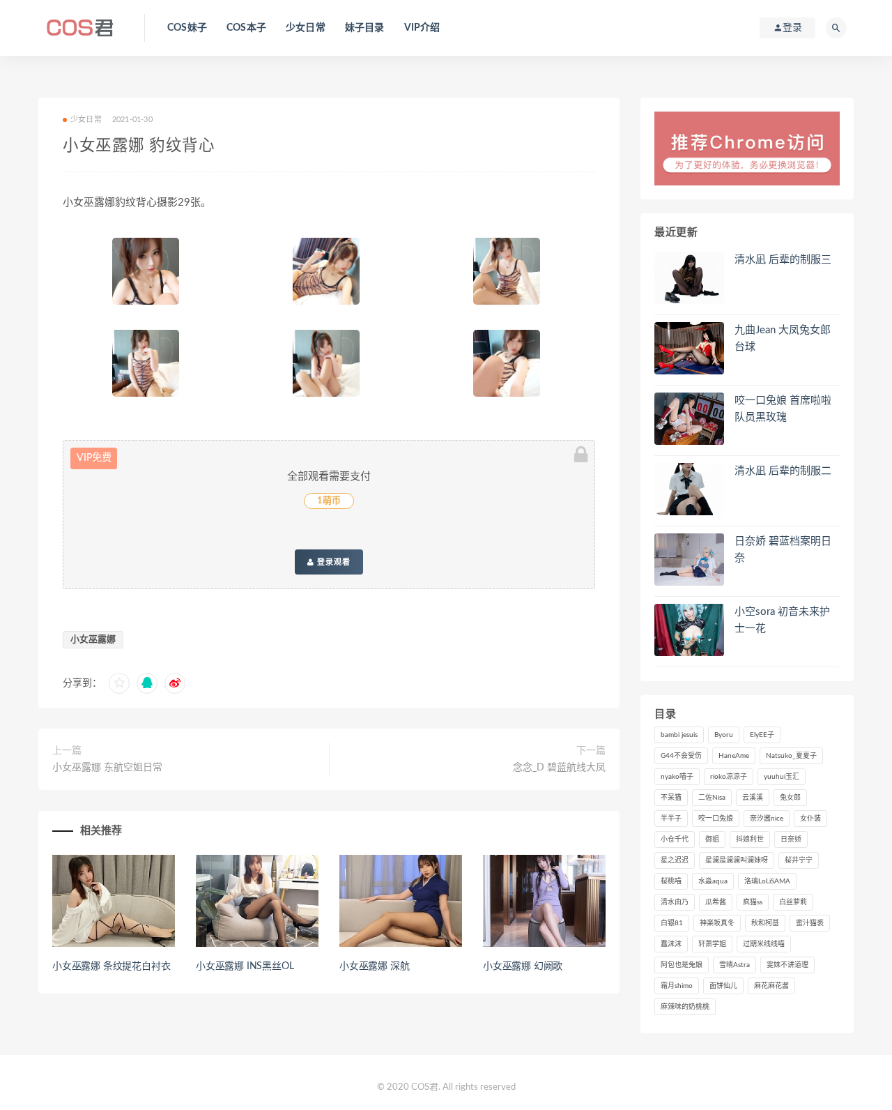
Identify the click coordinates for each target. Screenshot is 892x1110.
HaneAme (733, 755)
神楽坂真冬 (717, 923)
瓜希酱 (715, 902)
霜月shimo (677, 985)
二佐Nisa (711, 797)
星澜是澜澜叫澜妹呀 (736, 860)
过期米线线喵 (764, 944)
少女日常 (305, 28)
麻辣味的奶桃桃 (685, 1006)
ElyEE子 (762, 734)
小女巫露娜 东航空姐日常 (107, 768)
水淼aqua (713, 881)
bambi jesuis (679, 734)
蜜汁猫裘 (810, 923)
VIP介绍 (422, 28)
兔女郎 (790, 797)
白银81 (672, 923)
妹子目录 (365, 28)
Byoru (723, 734)
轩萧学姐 (712, 944)
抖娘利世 (750, 839)
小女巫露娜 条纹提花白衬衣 (111, 966)
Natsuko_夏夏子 (791, 755)
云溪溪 (752, 797)
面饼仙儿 (723, 985)
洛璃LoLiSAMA (767, 881)
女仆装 (810, 818)
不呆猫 (671, 797)
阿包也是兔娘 (681, 964)
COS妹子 (187, 28)
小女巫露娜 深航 (374, 966)
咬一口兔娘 (715, 818)
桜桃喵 (671, 881)
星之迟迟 (675, 860)
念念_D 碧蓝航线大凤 (559, 768)
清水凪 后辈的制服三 (783, 259)
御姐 (712, 839)
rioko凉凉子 (728, 776)
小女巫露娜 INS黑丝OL (244, 966)
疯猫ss (752, 902)
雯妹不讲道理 (787, 964)
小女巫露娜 (93, 639)
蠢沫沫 (671, 944)
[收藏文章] (119, 683)
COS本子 (246, 28)
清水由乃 (675, 902)
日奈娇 (790, 839)
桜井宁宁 (799, 860)
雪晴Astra (734, 964)
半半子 (671, 818)
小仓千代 (675, 839)
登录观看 (332, 562)
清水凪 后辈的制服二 (783, 471)
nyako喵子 (677, 776)
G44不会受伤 (681, 755)
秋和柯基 (765, 923)
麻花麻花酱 (771, 985)
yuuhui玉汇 (781, 776)
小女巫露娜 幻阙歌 (522, 966)
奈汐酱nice (766, 818)
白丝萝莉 (793, 902)
